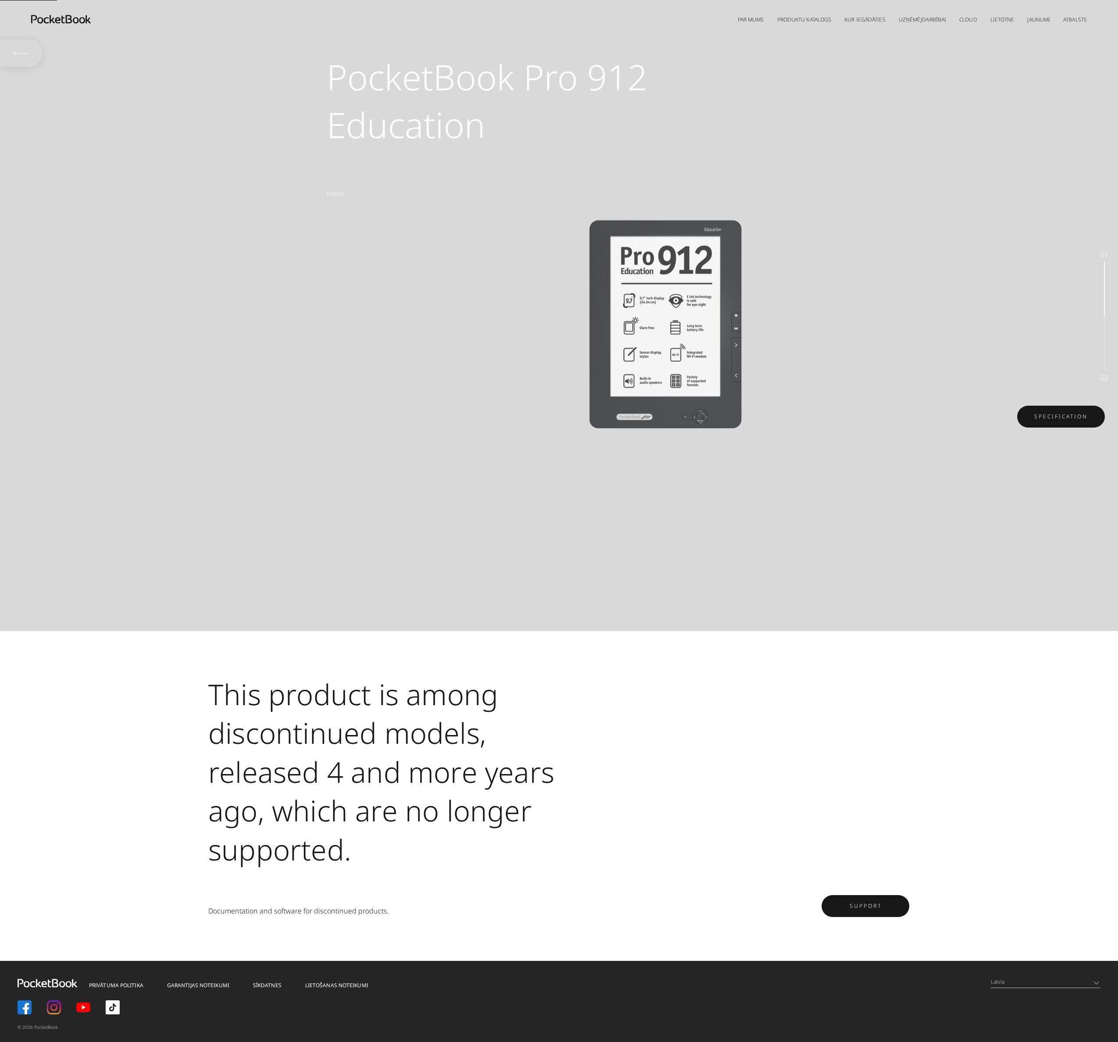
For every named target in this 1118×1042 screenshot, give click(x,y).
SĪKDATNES (267, 985)
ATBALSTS (1075, 19)
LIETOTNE (1002, 19)
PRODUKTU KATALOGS (804, 19)
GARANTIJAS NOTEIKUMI (198, 985)
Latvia (998, 981)
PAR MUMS (751, 19)
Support (866, 906)
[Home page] (61, 19)
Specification (1061, 416)
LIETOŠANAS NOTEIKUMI (336, 985)
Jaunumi (1038, 19)
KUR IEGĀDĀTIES (864, 19)
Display (336, 193)
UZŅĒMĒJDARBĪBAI (923, 19)
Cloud (968, 19)
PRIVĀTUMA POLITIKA (116, 985)
